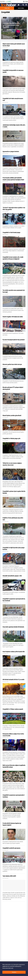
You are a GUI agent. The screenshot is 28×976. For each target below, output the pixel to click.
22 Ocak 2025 (5, 234)
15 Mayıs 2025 (5, 737)
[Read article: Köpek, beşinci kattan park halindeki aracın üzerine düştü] (14, 55)
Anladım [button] (14, 972)
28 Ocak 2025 (5, 153)
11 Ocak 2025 (5, 417)
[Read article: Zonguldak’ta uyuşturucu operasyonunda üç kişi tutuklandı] (14, 610)
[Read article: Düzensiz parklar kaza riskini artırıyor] (14, 373)
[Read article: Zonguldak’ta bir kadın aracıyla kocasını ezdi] (14, 109)
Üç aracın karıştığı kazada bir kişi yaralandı (14, 339)
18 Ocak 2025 (5, 366)
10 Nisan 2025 (5, 935)
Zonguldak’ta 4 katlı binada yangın (11, 232)
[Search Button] (23, 5)
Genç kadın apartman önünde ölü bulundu (13, 627)
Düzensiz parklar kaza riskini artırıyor (12, 364)
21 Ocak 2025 (5, 294)
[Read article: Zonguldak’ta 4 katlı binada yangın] (14, 241)
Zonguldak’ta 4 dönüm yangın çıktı (11, 438)
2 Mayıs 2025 (5, 827)
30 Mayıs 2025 (5, 602)
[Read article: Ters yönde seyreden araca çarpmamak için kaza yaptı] (14, 301)
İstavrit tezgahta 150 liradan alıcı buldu (13, 316)
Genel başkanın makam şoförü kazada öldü (14, 651)
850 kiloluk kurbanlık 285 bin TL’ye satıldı (13, 679)
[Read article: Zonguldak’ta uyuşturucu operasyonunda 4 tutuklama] (14, 806)
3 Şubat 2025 (5, 47)
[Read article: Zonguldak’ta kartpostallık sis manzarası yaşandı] (14, 81)
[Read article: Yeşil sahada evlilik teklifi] (14, 885)
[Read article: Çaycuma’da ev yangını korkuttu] (14, 160)
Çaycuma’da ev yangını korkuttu (11, 151)
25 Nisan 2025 (5, 850)
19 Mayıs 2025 (5, 711)
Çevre (4, 17)
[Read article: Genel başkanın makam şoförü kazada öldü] (14, 661)
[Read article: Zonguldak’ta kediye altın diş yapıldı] (14, 913)
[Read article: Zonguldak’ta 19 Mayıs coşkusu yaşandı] (14, 718)
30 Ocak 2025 (5, 102)
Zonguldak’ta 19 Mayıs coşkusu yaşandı (13, 709)
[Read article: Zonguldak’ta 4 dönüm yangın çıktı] (14, 448)
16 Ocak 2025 (5, 391)
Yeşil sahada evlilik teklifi (9, 876)
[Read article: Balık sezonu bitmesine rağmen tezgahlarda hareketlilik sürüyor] (14, 776)
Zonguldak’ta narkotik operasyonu (11, 848)
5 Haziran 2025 (5, 521)
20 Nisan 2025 (5, 878)
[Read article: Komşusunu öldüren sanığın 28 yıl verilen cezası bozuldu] (14, 745)
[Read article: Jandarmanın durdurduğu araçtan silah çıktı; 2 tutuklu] (14, 136)
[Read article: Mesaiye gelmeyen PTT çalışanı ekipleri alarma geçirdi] (14, 398)
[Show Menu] (26, 5)
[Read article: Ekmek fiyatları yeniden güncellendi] (14, 425)
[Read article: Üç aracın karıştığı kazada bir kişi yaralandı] (14, 349)
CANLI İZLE (6, 8)
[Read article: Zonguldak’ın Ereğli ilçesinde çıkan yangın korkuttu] (14, 558)
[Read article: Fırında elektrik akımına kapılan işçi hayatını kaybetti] (14, 834)
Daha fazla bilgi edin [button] (7, 968)
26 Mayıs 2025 (5, 681)
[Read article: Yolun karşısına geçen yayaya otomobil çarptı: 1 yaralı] (14, 943)
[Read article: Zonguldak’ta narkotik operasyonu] (14, 857)
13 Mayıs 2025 (5, 769)
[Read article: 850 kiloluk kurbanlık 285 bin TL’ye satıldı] (14, 688)
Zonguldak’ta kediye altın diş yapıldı (12, 904)
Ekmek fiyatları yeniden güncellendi (12, 415)
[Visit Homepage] (8, 4)
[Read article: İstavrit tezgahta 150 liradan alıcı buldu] (14, 326)
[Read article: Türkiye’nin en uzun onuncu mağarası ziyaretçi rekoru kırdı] (14, 474)
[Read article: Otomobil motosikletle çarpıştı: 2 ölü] (14, 585)
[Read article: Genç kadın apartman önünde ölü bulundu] (14, 636)
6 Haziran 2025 (5, 495)
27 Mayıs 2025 (5, 653)
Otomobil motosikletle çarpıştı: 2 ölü (12, 576)
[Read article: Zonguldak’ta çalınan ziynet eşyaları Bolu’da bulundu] (14, 502)
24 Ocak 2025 (5, 211)
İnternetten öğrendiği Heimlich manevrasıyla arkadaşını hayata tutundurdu (11, 25)
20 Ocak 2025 (5, 341)
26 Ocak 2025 (5, 181)
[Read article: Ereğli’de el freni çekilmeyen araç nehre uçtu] (14, 529)
